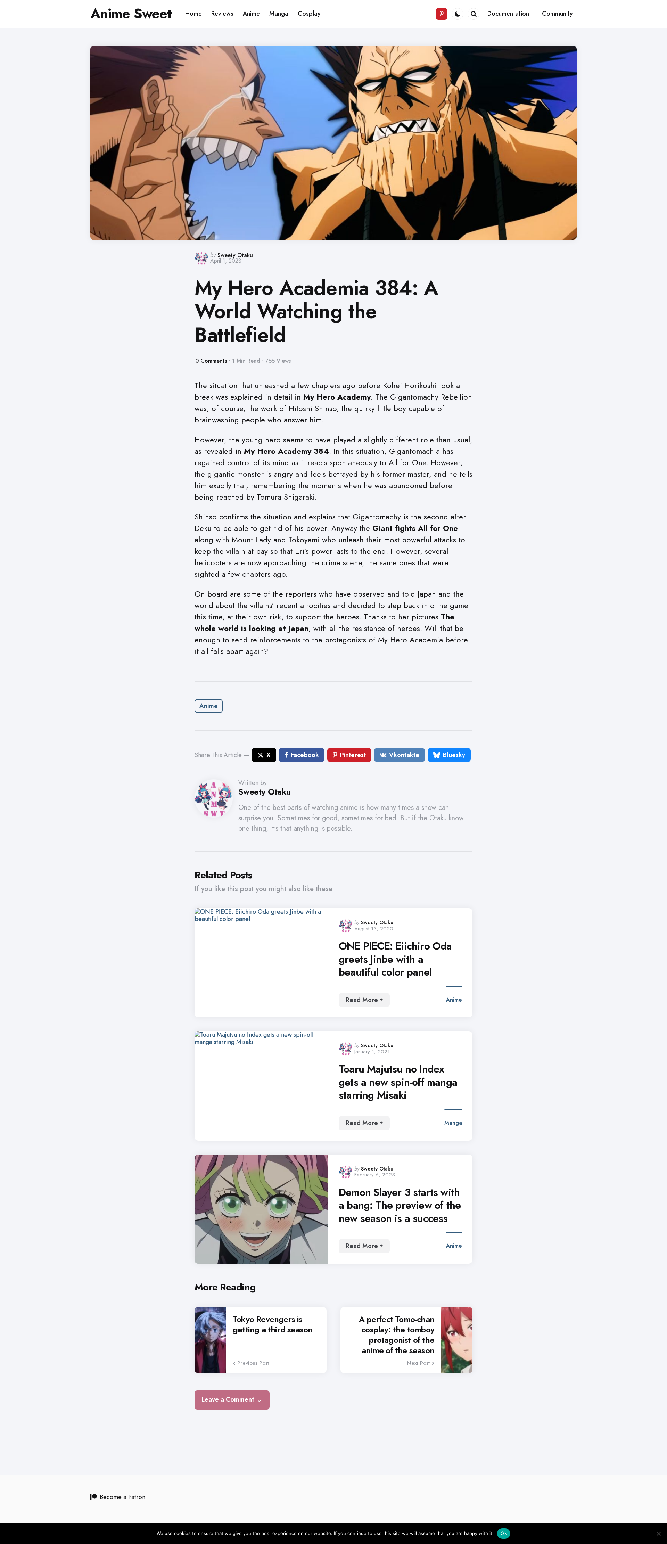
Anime (208, 706)
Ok (504, 1533)
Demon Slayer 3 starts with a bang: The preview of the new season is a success (400, 1205)
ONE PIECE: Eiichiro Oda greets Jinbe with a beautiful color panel (395, 959)
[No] (658, 1533)
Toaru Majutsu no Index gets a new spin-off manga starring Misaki (398, 1082)
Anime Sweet (131, 13)
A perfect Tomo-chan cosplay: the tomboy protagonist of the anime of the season (396, 1335)
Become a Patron (122, 1497)
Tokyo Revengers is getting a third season (272, 1324)
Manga (453, 1123)
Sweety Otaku (235, 255)
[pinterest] (441, 14)
